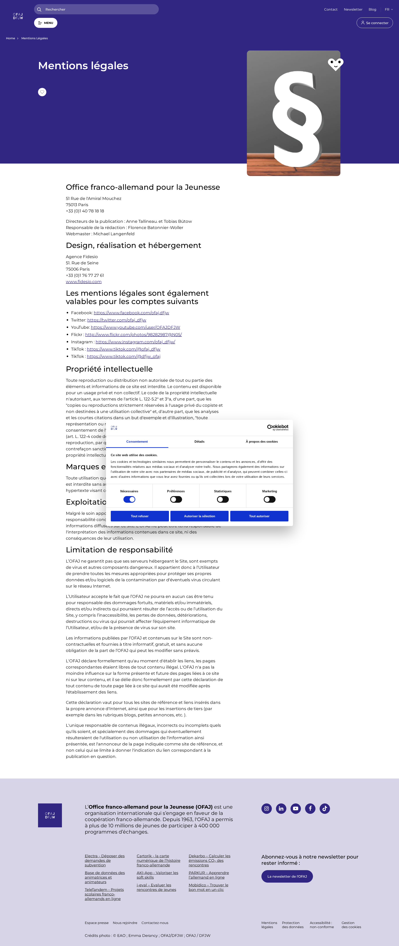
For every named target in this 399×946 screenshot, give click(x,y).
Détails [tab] (200, 441)
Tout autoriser (259, 516)
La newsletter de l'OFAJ (287, 876)
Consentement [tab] (137, 441)
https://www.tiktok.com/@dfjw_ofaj (123, 356)
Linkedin (281, 808)
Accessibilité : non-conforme (322, 924)
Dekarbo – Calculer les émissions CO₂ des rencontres (209, 860)
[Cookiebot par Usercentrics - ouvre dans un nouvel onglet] (270, 428)
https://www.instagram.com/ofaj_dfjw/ (135, 341)
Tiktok (325, 808)
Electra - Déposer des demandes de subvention (105, 860)
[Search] (39, 9)
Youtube (296, 808)
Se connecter (377, 23)
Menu (48, 23)
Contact (331, 9)
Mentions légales (269, 924)
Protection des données (293, 924)
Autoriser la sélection (199, 516)
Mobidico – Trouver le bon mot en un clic (208, 887)
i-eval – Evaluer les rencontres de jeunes (156, 887)
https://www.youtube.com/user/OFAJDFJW (135, 327)
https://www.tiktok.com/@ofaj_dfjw (123, 349)
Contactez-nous (155, 922)
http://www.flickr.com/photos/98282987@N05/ (133, 334)
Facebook (310, 808)
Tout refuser (140, 516)
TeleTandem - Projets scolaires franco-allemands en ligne (104, 894)
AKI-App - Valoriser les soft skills (157, 874)
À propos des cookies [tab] (262, 441)
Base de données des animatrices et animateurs (105, 877)
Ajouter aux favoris (42, 92)
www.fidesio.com (84, 281)
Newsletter (353, 9)
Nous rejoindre (125, 922)
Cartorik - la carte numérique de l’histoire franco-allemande (158, 860)
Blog (372, 9)
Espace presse (97, 922)
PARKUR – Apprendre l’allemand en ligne (209, 874)
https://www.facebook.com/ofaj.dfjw (131, 312)
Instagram (266, 808)
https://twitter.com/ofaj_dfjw (116, 320)
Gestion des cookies (351, 924)
